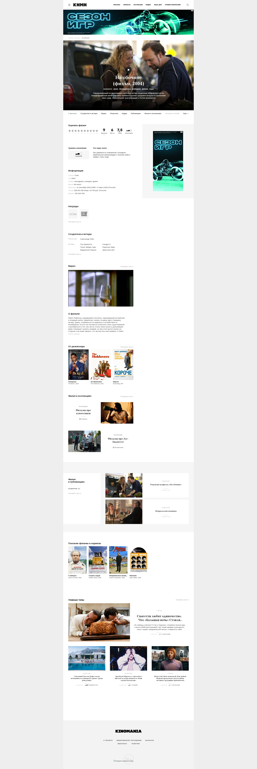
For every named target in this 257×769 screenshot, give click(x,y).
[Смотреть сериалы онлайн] (128, 762)
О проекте (108, 740)
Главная (70, 38)
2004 (115, 89)
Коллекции (138, 5)
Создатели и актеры (89, 113)
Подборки (166, 507)
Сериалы (127, 5)
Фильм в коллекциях (152, 113)
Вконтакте (122, 743)
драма (145, 89)
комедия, (89, 181)
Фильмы (116, 5)
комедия (136, 89)
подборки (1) (74, 488)
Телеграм (136, 743)
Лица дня (158, 5)
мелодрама (125, 89)
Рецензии (166, 481)
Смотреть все (74, 222)
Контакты (149, 740)
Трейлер (128, 70)
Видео (103, 113)
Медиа (148, 5)
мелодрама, (79, 181)
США (151, 89)
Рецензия (114, 113)
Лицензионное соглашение (129, 740)
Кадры (124, 113)
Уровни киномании (173, 5)
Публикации (136, 113)
